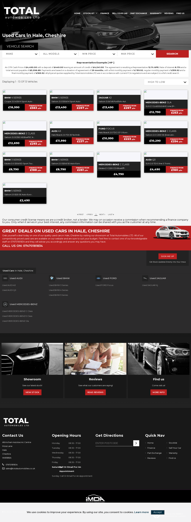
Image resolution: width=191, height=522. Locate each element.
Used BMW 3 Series (58, 285)
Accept (157, 512)
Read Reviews (95, 392)
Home (77, 13)
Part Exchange (138, 13)
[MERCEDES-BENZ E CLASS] (24, 126)
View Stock (32, 392)
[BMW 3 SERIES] (24, 154)
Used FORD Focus (104, 285)
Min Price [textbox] (89, 53)
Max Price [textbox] (128, 53)
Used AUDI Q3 (9, 290)
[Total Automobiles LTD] (21, 13)
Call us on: (22, 246)
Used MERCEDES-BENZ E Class (17, 316)
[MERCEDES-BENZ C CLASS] (166, 124)
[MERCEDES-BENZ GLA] (166, 95)
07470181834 (18, 241)
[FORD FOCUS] (119, 123)
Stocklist (88, 13)
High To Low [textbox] (156, 82)
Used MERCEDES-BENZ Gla (15, 321)
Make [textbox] (9, 53)
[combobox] (21, 54)
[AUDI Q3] (166, 154)
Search (172, 53)
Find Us (180, 13)
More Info (159, 392)
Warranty (155, 13)
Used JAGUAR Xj (150, 285)
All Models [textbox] (51, 53)
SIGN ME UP (167, 256)
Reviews (168, 13)
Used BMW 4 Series (58, 290)
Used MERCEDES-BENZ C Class (17, 311)
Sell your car (119, 13)
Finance (104, 13)
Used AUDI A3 (9, 285)
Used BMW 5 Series (58, 295)
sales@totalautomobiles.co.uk (20, 468)
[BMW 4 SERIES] (24, 92)
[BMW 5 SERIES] (71, 92)
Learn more (141, 512)
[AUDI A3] (71, 124)
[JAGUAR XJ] (119, 92)
